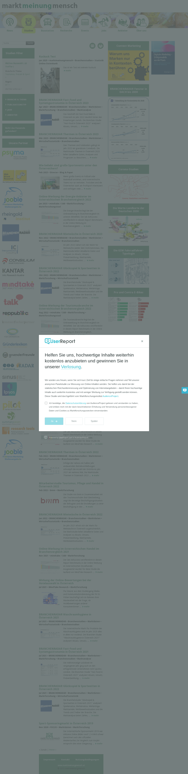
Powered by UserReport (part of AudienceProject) (68, 437)
